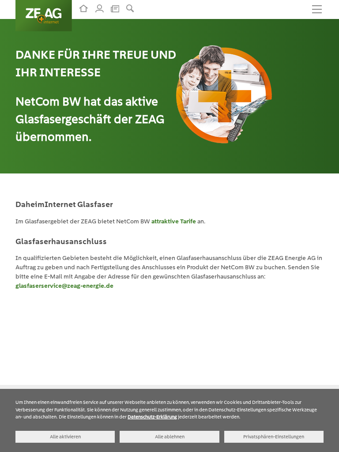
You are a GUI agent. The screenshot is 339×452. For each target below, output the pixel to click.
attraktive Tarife (173, 221)
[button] (130, 8)
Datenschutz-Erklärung (152, 417)
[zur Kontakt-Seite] (99, 8)
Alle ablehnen (170, 436)
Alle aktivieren (65, 436)
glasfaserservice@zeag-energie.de (64, 285)
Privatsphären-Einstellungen (273, 436)
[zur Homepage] (83, 8)
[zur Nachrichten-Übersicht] (115, 7)
